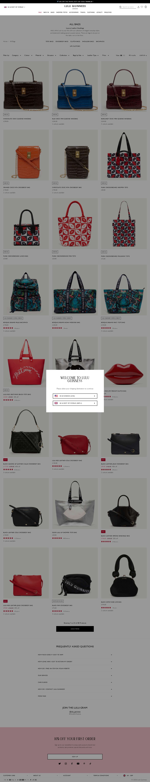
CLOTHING (91, 12)
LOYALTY (99, 12)
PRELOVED (108, 12)
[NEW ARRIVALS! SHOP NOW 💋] (75, 2)
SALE (40, 12)
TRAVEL (82, 12)
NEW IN (46, 12)
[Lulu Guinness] (75, 7)
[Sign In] (138, 7)
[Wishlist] (142, 7)
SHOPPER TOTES (61, 12)
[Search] (120, 7)
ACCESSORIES (73, 12)
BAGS (52, 12)
